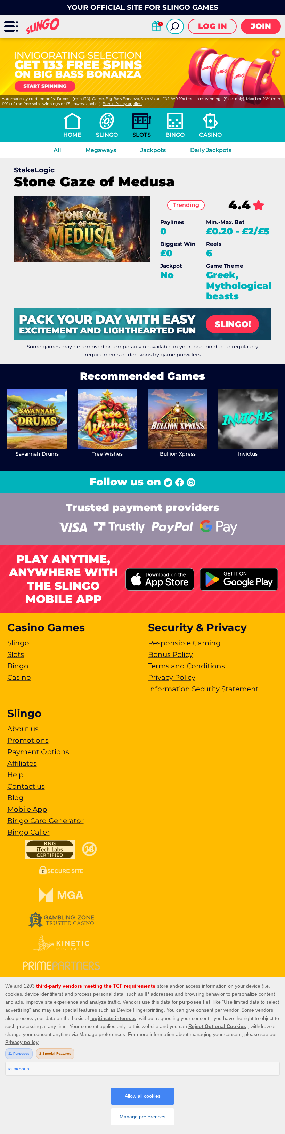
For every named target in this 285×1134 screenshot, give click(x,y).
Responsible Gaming (184, 643)
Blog (15, 798)
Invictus (248, 454)
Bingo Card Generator (45, 821)
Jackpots (153, 150)
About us (23, 729)
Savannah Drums (37, 454)
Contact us (26, 786)
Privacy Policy (171, 677)
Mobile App (27, 809)
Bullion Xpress (178, 454)
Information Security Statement (203, 689)
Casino (210, 134)
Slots (141, 134)
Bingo (175, 134)
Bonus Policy (170, 654)
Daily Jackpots (210, 150)
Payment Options (38, 752)
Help (15, 775)
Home (72, 134)
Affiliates (22, 763)
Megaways (101, 150)
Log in (212, 26)
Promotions (28, 740)
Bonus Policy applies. (122, 103)
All (57, 150)
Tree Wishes (107, 454)
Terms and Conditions (186, 666)
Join (261, 26)
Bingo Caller (28, 832)
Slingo (107, 134)
